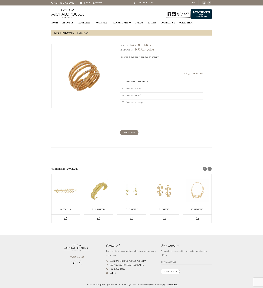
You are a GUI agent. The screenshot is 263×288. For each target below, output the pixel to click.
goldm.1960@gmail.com (92, 3)
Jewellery (84, 22)
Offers (139, 22)
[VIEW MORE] (65, 218)
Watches (101, 22)
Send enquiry (129, 132)
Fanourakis (68, 33)
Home (56, 33)
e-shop (113, 273)
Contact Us (168, 22)
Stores (152, 22)
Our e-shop (186, 22)
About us (67, 22)
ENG (194, 3)
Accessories (121, 22)
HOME (54, 22)
